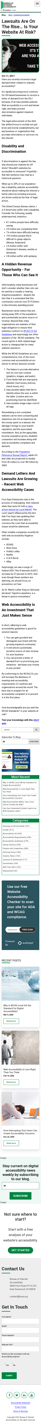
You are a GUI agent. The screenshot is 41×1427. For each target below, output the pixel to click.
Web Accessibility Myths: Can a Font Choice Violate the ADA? (18, 803)
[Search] (36, 729)
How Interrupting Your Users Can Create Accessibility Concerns (19, 796)
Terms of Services (20, 1411)
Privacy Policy (20, 1407)
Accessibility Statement (20, 1403)
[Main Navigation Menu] (37, 3)
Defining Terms (12, 852)
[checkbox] (8, 1363)
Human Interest (12, 845)
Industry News (11, 856)
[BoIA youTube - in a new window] (31, 1395)
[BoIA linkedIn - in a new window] (24, 1395)
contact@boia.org (19, 1296)
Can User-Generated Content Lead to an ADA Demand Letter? (19, 809)
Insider (8, 830)
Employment (10, 871)
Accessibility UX (12, 834)
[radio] (6, 1363)
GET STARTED (20, 1250)
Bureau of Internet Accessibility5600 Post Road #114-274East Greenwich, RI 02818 (23, 1284)
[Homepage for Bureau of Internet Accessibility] (8, 6)
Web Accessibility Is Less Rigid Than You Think (19, 790)
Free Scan (27, 929)
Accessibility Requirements (17, 837)
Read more (11, 1021)
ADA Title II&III (12, 867)
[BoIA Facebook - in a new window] (9, 1395)
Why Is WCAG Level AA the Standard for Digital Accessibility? (20, 784)
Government (10, 863)
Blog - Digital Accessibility (19, 15)
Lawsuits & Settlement (15, 860)
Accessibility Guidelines (15, 841)
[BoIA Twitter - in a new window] (17, 1395)
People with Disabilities (15, 848)
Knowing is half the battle (16, 826)
